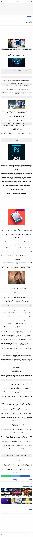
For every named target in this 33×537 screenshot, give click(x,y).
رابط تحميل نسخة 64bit (16, 460)
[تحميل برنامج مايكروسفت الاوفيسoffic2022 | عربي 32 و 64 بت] (16, 501)
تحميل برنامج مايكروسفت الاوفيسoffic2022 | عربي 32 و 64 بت (17, 505)
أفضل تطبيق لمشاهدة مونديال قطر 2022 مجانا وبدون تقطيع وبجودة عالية (17, 496)
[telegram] (1, 534)
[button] (25, 476)
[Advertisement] (16, 9)
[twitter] (0, 534)
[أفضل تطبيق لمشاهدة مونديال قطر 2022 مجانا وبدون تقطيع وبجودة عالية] (16, 491)
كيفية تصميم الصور (16, 170)
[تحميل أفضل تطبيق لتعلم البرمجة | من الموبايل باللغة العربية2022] (6, 491)
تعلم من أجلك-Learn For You (24, 534)
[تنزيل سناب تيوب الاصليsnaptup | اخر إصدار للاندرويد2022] (27, 501)
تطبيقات (31, 19)
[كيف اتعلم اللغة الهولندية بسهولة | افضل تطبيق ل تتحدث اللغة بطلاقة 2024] (27, 491)
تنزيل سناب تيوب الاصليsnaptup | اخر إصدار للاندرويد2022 (27, 505)
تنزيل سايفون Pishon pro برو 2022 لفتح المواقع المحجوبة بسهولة (6, 505)
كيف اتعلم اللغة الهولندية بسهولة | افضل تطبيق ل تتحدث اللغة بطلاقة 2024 (27, 496)
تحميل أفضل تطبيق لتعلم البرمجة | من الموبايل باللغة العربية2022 (6, 496)
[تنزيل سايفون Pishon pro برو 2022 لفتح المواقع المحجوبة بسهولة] (6, 501)
